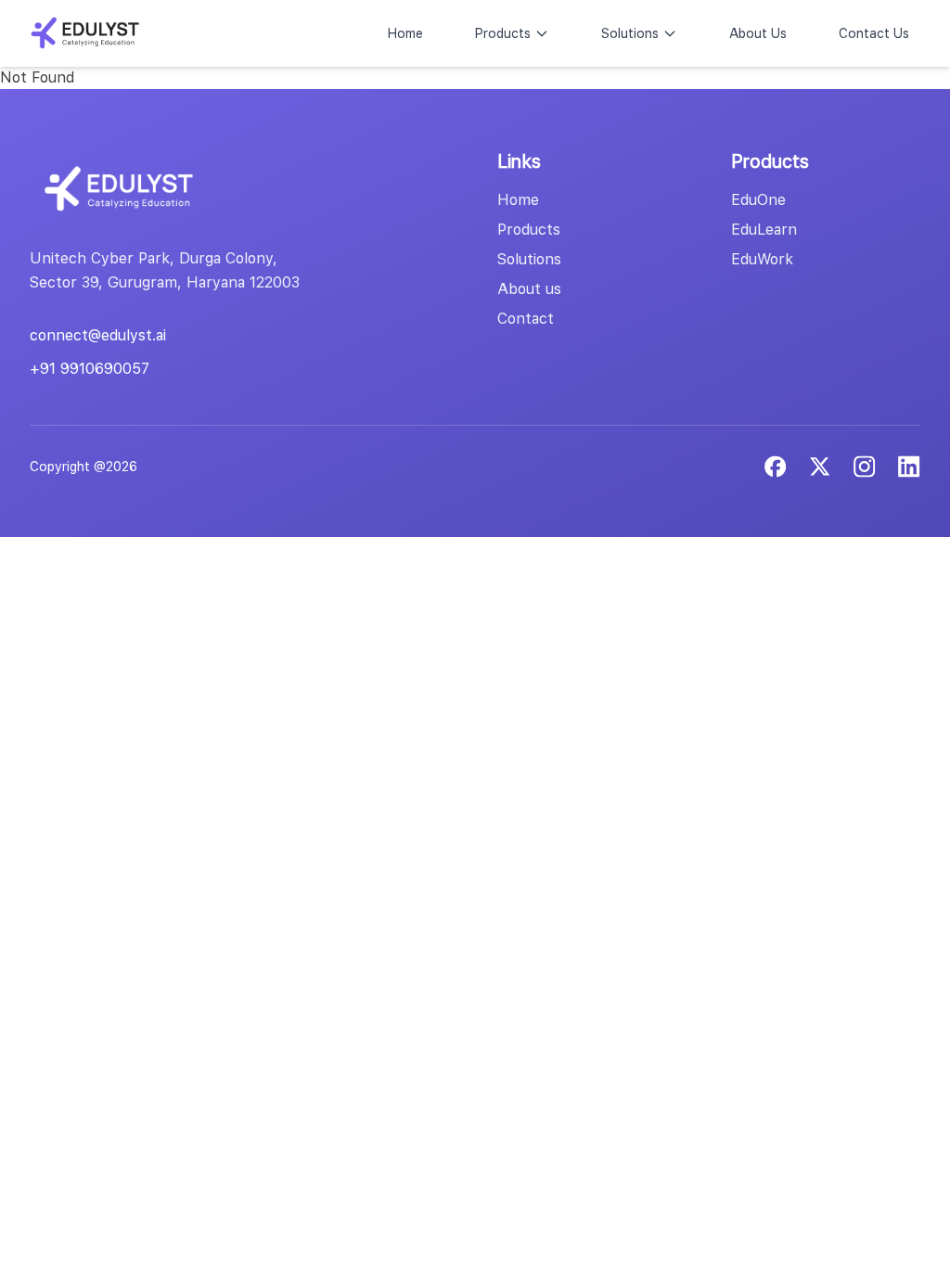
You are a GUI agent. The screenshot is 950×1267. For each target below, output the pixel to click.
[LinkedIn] (865, 466)
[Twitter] (820, 466)
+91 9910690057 (89, 369)
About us (529, 289)
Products (503, 33)
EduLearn (764, 229)
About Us (758, 33)
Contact (525, 318)
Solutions (630, 33)
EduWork (762, 259)
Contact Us (874, 33)
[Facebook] (775, 466)
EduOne (758, 200)
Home (405, 33)
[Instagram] (909, 466)
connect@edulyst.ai (98, 335)
